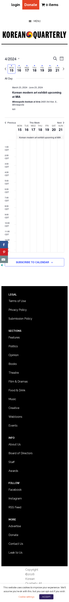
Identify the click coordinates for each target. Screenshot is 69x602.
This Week (35, 122)
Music (12, 399)
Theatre (13, 372)
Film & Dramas (18, 381)
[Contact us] (4, 259)
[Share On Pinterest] (4, 252)
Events (13, 425)
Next (59, 122)
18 (40, 129)
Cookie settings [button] (26, 596)
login (15, 5)
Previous (11, 122)
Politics (13, 346)
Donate (30, 5)
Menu (37, 21)
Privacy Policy (17, 309)
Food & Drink (16, 390)
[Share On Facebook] (4, 244)
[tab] (11, 69)
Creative (13, 408)
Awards (13, 471)
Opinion (13, 355)
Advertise (14, 526)
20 (54, 129)
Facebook (15, 489)
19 (47, 129)
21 (61, 129)
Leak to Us (15, 552)
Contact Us (15, 543)
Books (12, 364)
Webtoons (15, 416)
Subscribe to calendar (32, 262)
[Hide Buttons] (2, 265)
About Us (14, 444)
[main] (34, 165)
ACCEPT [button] (46, 596)
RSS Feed (14, 507)
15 (20, 129)
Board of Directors (20, 453)
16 (26, 129)
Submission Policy (20, 318)
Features (14, 337)
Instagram (15, 498)
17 (33, 129)
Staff (11, 462)
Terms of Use (17, 301)
